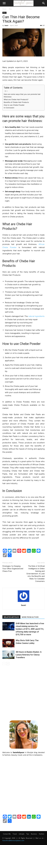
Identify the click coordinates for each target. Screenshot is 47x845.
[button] (4, 3)
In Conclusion (9, 108)
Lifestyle (21, 834)
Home (4, 9)
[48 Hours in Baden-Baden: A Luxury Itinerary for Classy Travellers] (8, 655)
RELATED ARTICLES (11, 617)
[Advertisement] (23, 692)
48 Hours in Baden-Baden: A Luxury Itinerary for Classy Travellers (28, 655)
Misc (10, 9)
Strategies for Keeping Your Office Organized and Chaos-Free (12, 568)
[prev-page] (3, 663)
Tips (27, 834)
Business (34, 834)
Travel (15, 834)
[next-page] (7, 663)
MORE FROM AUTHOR (30, 617)
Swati (6, 25)
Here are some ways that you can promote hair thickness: (22, 95)
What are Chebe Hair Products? (16, 99)
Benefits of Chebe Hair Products (16, 102)
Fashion (41, 834)
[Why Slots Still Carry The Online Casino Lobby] (8, 643)
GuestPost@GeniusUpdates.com (13, 840)
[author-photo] (23, 602)
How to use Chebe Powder (14, 105)
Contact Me (7, 834)
